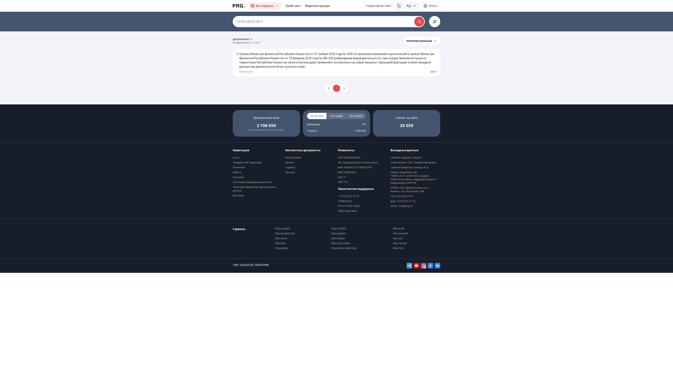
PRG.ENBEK (281, 248)
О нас (236, 157)
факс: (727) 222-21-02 (402, 201)
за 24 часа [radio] (317, 116)
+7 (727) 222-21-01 (348, 196)
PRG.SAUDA (338, 238)
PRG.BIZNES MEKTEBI (343, 248)
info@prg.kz (345, 201)
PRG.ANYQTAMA (340, 243)
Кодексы (290, 167)
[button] (422, 41)
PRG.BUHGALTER (285, 233)
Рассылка (238, 195)
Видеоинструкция (317, 6)
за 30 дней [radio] (356, 116)
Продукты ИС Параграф (247, 162)
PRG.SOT (398, 238)
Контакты (238, 177)
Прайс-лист (293, 6)
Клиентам (239, 167)
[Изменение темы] (399, 5)
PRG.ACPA (398, 228)
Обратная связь (347, 210)
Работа (237, 172)
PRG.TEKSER (400, 243)
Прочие (290, 172)
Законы (289, 162)
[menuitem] (258, 157)
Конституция (293, 157)
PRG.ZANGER (282, 228)
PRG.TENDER (338, 228)
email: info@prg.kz (401, 206)
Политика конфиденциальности (252, 182)
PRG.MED (280, 243)
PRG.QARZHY (338, 233)
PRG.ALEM (281, 238)
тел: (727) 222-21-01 (402, 196)
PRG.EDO (398, 248)
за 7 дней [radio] (336, 116)
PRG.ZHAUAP (400, 233)
